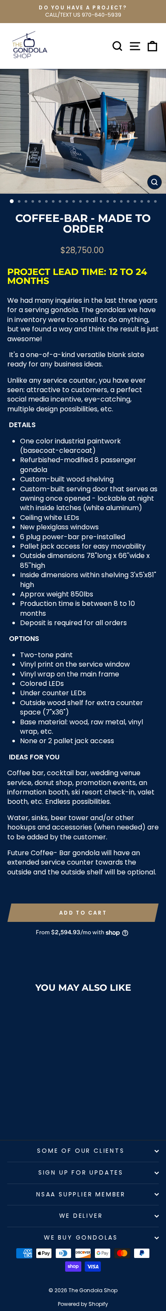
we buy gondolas (81, 1237)
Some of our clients (80, 1150)
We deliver (81, 1215)
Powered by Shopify (83, 1304)
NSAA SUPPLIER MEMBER (81, 1194)
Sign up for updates (80, 1172)
